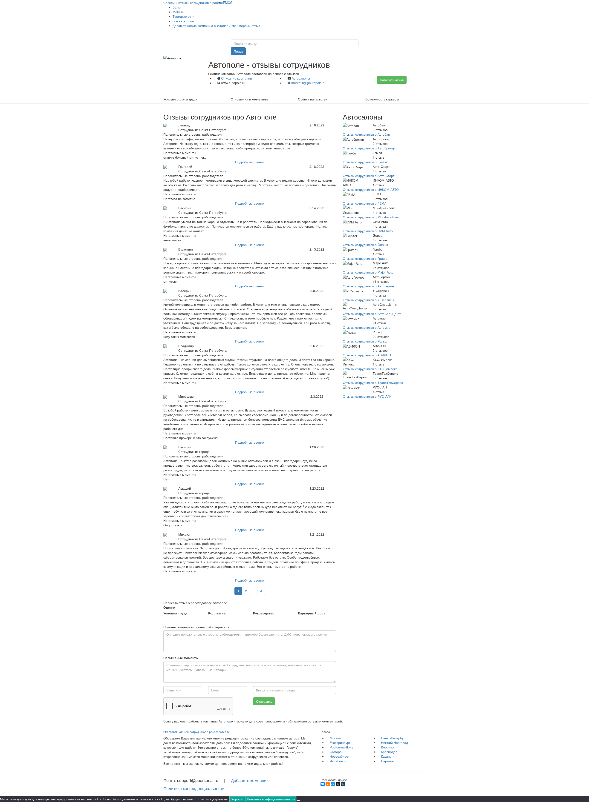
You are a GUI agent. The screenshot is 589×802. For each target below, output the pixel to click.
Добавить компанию (250, 780)
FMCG (228, 2)
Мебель (178, 11)
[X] (338, 784)
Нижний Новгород (394, 742)
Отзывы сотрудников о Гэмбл (365, 162)
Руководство (263, 613)
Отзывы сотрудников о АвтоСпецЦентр (372, 313)
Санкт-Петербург (394, 738)
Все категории (183, 21)
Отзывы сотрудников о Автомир (366, 327)
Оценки (169, 607)
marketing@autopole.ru (308, 82)
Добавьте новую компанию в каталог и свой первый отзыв (216, 25)
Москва (335, 738)
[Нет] (298, 800)
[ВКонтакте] (322, 784)
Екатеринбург (340, 742)
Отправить (264, 701)
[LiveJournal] (343, 784)
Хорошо (237, 799)
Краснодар (389, 751)
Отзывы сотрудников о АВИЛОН (367, 355)
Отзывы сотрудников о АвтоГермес (369, 286)
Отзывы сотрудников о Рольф (365, 341)
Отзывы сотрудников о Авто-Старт (368, 175)
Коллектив (217, 613)
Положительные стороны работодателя (196, 627)
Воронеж (387, 747)
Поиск (238, 51)
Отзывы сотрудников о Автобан (366, 134)
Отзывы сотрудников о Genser (365, 244)
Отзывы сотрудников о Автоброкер (369, 148)
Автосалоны (301, 78)
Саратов (387, 761)
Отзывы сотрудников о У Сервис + (368, 299)
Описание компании (236, 78)
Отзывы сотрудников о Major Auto (368, 272)
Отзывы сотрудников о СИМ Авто (368, 230)
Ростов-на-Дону (341, 747)
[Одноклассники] (328, 784)
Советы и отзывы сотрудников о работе (193, 2)
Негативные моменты (181, 657)
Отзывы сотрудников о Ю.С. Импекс (370, 368)
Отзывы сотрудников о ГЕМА (364, 203)
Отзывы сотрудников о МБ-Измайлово (371, 217)
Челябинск (338, 761)
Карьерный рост (311, 613)
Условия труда (175, 613)
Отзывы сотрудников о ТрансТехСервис (373, 382)
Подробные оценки (249, 162)
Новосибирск (339, 756)
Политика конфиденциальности (194, 788)
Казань (386, 756)
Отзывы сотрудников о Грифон (366, 258)
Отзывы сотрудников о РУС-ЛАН (367, 396)
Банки (177, 7)
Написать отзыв (392, 79)
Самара (336, 751)
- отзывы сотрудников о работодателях (196, 732)
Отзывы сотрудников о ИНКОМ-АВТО (371, 189)
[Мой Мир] (333, 784)
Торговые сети (183, 16)
